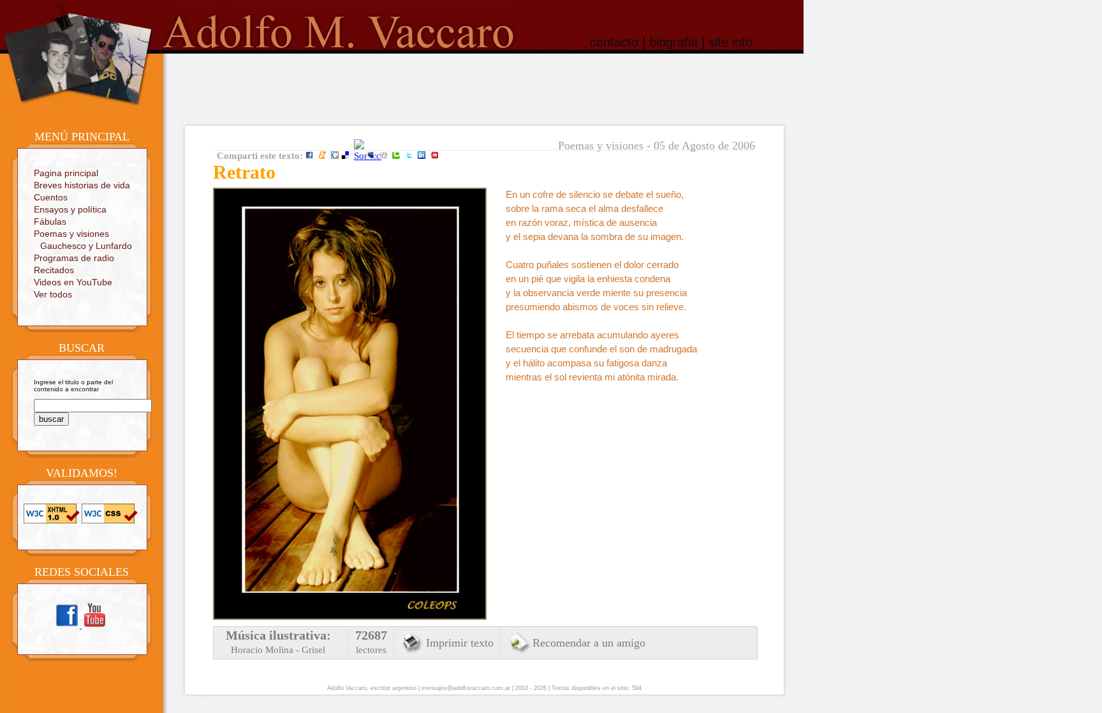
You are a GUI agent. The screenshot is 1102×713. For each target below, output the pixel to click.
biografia (673, 42)
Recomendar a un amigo (589, 642)
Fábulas (50, 221)
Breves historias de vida (82, 185)
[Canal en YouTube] (94, 625)
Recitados (54, 270)
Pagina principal (66, 173)
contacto (614, 42)
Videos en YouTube (73, 282)
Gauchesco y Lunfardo (86, 246)
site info (731, 42)
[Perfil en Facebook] (68, 625)
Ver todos (53, 294)
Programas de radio (74, 258)
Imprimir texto (460, 642)
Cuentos (51, 197)
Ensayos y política (70, 209)
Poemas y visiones (71, 234)
